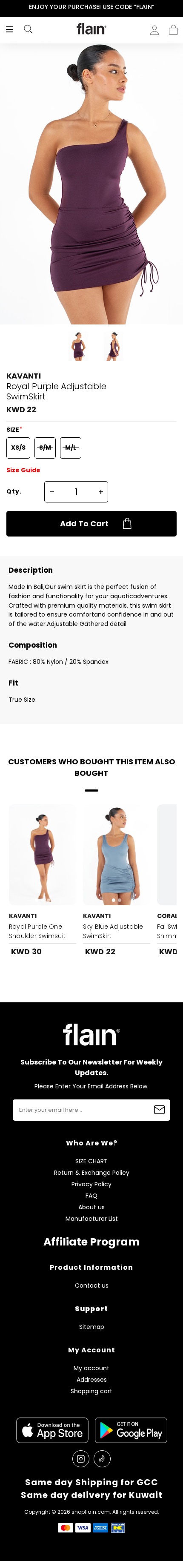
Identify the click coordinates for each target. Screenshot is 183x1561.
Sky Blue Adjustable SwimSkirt (113, 931)
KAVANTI (23, 375)
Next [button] (177, 7)
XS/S (18, 447)
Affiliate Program (91, 1241)
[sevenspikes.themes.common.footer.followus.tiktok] (102, 1458)
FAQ (91, 1196)
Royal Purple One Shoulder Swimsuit (37, 931)
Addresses (92, 1380)
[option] (91, 7)
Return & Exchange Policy (91, 1173)
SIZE (13, 429)
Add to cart (84, 523)
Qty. (14, 491)
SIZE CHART (91, 1161)
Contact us (92, 1286)
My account (91, 1368)
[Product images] (42, 854)
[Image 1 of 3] (42, 854)
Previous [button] (5, 7)
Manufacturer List (92, 1219)
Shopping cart (173, 27)
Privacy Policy (91, 1184)
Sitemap (91, 1327)
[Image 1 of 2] (116, 854)
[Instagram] (80, 1458)
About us (91, 1207)
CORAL (167, 916)
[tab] (36, 900)
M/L (70, 447)
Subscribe (159, 1110)
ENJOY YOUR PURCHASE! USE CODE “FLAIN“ (91, 7)
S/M (45, 447)
